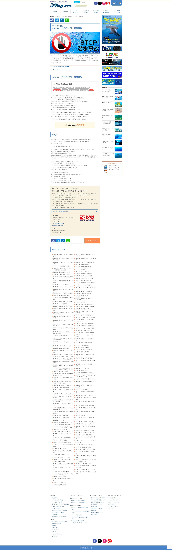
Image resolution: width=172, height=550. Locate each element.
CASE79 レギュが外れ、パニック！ (62, 482)
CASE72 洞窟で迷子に (81, 269)
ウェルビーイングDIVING (58, 512)
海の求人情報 (94, 514)
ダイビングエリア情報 (85, 11)
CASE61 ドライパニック (82, 295)
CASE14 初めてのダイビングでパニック (85, 432)
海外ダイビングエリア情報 (78, 502)
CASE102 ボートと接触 (59, 420)
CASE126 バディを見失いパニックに (62, 345)
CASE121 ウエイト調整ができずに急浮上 (63, 358)
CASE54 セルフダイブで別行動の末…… (85, 315)
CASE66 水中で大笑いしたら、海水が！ (85, 282)
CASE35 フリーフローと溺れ (83, 368)
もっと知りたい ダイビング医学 (59, 510)
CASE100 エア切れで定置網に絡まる (62, 424)
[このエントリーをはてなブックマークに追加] (62, 21)
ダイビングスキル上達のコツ (98, 497)
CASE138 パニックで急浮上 (60, 303)
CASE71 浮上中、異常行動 (82, 271)
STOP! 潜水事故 (56, 508)
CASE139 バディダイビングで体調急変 (62, 301)
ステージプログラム (57, 534)
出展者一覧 (54, 527)
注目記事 (55, 11)
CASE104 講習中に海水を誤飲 (60, 415)
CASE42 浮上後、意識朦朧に (83, 347)
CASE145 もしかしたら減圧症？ (61, 284)
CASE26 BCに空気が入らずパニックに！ (86, 395)
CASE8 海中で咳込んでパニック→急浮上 (86, 449)
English (83, 2)
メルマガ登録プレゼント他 (116, 11)
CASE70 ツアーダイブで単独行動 (84, 273)
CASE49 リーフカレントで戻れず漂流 (85, 328)
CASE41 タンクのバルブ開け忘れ (84, 349)
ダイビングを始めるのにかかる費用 (80, 517)
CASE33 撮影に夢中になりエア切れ (84, 372)
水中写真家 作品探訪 (57, 502)
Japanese (77, 2)
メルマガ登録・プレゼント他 (114, 495)
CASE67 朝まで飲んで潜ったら (83, 280)
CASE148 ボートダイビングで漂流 (61, 274)
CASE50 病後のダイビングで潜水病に (85, 325)
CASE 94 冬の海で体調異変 (60, 440)
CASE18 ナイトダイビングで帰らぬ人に (85, 421)
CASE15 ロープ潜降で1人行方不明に (85, 430)
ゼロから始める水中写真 (58, 506)
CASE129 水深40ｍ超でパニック (61, 335)
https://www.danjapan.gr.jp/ (57, 225)
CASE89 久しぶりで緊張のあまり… (62, 454)
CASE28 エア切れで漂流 (82, 389)
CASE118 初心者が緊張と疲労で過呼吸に (63, 369)
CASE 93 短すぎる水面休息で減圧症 (62, 442)
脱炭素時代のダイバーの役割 (59, 516)
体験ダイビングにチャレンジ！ (79, 522)
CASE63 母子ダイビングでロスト (84, 291)
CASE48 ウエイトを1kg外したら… (84, 330)
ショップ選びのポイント (78, 515)
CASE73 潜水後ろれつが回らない (84, 266)
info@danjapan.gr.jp (59, 223)
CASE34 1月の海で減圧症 (82, 370)
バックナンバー (56, 69)
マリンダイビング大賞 (57, 500)
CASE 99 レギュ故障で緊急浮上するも (62, 427)
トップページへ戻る (92, 240)
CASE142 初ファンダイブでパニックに (62, 293)
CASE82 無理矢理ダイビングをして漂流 (63, 474)
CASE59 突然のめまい (81, 302)
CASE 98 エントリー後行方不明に (61, 429)
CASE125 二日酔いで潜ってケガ (61, 348)
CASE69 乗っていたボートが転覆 (84, 275)
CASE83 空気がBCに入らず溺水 (61, 471)
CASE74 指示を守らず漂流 (82, 264)
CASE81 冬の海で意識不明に (60, 476)
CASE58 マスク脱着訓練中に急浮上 (84, 304)
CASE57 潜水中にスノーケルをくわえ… (85, 306)
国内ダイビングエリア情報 (78, 500)
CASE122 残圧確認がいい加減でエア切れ (63, 356)
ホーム (50, 16)
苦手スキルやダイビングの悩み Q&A (60, 504)
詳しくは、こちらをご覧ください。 (61, 211)
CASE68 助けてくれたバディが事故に (85, 278)
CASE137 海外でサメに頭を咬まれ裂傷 (62, 306)
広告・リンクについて (113, 502)
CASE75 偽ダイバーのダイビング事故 (85, 262)
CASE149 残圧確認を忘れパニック (61, 272)
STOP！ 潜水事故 (63, 16)
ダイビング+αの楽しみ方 (97, 512)
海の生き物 (93, 510)
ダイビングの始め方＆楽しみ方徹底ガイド (80, 508)
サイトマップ (111, 508)
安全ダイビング (55, 16)
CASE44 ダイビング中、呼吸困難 (61, 66)
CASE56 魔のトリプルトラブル (83, 308)
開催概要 (54, 525)
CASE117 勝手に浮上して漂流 (60, 371)
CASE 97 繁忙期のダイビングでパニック (63, 431)
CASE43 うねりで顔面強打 (82, 345)
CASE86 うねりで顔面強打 (60, 461)
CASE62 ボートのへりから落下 (83, 293)
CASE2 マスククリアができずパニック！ (86, 469)
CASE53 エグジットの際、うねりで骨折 (85, 317)
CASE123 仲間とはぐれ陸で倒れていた (62, 354)
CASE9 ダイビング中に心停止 (83, 447)
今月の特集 (54, 497)
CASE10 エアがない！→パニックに (84, 444)
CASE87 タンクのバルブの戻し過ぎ (62, 459)
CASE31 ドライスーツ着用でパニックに (85, 379)
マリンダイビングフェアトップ (59, 521)
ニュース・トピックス (75, 11)
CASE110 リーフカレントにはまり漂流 (62, 393)
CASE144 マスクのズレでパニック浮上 (62, 286)
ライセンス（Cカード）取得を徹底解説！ (80, 512)
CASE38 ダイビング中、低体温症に (84, 358)
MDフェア (65, 11)
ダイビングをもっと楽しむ (106, 11)
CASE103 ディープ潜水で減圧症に (61, 417)
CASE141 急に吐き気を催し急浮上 (61, 295)
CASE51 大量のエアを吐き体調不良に (85, 323)
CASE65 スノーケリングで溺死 (83, 285)
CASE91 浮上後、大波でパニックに (62, 448)
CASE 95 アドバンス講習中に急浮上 (62, 437)
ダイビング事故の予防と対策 (98, 500)
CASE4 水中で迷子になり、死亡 (84, 463)
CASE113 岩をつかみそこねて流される (62, 385)
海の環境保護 (55, 514)
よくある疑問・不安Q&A (78, 520)
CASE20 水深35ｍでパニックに (83, 415)
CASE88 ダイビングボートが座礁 (61, 457)
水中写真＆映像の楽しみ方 (97, 502)
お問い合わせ (111, 504)
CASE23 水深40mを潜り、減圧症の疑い (85, 405)
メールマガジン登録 (113, 500)
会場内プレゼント (56, 536)
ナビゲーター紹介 (56, 523)
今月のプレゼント (112, 497)
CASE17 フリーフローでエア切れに (84, 423)
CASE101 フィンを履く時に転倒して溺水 (63, 422)
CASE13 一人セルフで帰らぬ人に (84, 434)
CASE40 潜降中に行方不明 (82, 351)
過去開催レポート (56, 529)
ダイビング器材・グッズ (97, 504)
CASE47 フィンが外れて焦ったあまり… (85, 332)
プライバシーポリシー (113, 506)
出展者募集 (54, 532)
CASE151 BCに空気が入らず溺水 (61, 266)
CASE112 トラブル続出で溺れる (61, 387)
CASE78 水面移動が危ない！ (60, 484)
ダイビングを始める (96, 11)
